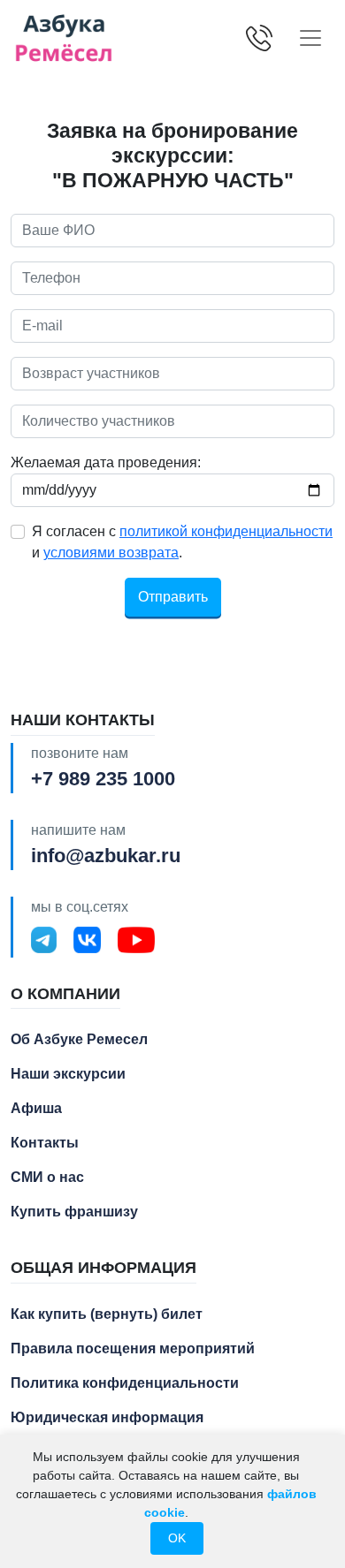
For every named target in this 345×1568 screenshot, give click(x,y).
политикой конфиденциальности (226, 531)
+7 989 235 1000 (103, 779)
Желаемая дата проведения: (106, 462)
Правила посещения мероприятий (133, 1348)
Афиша (36, 1108)
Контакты (45, 1142)
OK (177, 1538)
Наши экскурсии (68, 1073)
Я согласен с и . (182, 542)
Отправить (173, 596)
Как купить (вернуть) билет (107, 1314)
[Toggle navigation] (310, 38)
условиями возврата (111, 552)
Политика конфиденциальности (125, 1382)
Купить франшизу (74, 1211)
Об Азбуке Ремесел (79, 1039)
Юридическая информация (107, 1417)
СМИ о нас (47, 1177)
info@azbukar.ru (105, 856)
